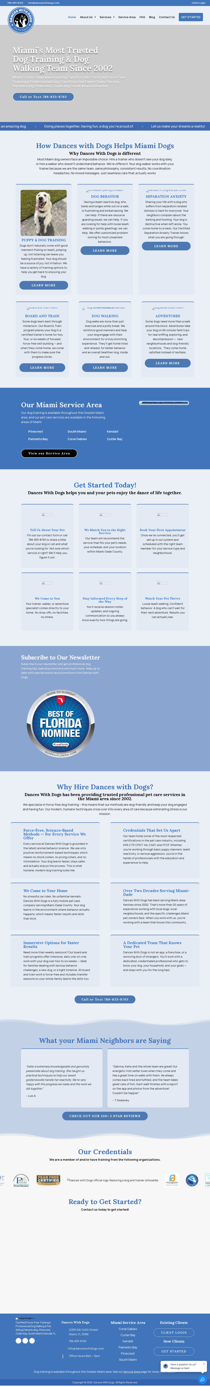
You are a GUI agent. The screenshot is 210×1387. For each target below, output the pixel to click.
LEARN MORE (44, 285)
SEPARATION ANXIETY (166, 196)
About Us (86, 17)
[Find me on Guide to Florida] (60, 762)
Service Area (127, 17)
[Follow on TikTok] (32, 1341)
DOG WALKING (105, 316)
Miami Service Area (128, 1322)
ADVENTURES (167, 316)
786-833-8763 (15, 2)
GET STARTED (190, 17)
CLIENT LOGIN (174, 1332)
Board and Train (42, 316)
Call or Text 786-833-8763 (43, 97)
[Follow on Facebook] (18, 1341)
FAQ (142, 17)
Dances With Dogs (75, 1322)
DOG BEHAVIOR (105, 196)
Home (72, 17)
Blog (152, 17)
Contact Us (167, 17)
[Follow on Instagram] (25, 1341)
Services (105, 17)
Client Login (198, 3)
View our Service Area (49, 453)
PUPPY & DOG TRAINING (44, 240)
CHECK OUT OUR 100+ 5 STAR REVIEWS (105, 1116)
